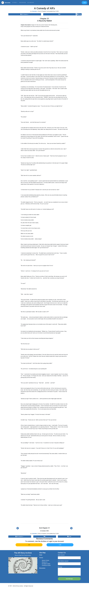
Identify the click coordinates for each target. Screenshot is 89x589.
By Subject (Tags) (46, 563)
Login (84, 2)
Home (40, 555)
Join (29, 544)
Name (61, 555)
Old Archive (30, 2)
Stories (14, 2)
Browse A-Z (44, 562)
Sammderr (34, 11)
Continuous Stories (46, 565)
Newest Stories (45, 560)
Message (60, 567)
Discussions (22, 2)
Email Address (63, 561)
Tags (80, 14)
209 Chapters (24, 14)
